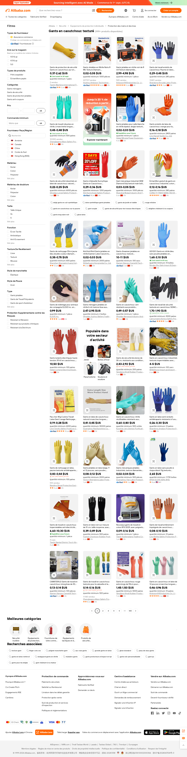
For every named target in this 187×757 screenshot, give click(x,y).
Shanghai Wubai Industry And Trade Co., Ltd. (130, 193)
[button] (93, 10)
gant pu (151, 657)
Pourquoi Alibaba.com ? (15, 682)
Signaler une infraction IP (125, 703)
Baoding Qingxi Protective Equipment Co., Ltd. (64, 485)
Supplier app (74, 732)
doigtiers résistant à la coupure (161, 209)
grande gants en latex (103, 651)
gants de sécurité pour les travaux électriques (123, 209)
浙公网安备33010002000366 (138, 753)
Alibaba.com (135, 732)
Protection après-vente (52, 697)
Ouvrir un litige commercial (125, 692)
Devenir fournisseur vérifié (162, 697)
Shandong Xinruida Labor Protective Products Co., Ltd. (163, 83)
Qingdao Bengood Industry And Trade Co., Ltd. (130, 316)
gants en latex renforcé (21, 657)
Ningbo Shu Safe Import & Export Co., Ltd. (163, 265)
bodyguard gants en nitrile (48, 657)
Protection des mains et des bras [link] (122, 26)
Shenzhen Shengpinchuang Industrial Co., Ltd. (64, 263)
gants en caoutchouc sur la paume (66, 209)
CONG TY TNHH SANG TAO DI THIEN (163, 193)
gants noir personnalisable (130, 657)
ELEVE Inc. (54, 316)
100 (130, 611)
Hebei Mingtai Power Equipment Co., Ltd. (130, 138)
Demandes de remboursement (127, 697)
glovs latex (81, 215)
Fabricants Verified (86, 685)
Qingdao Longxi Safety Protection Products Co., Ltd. (64, 193)
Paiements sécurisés (51, 682)
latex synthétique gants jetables (97, 203)
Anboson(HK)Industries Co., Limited (130, 83)
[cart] (135, 11)
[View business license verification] (118, 753)
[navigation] (26, 318)
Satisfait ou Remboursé (52, 687)
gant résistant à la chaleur (46, 663)
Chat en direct (120, 687)
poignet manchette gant (58, 651)
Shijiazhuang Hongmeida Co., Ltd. (97, 263)
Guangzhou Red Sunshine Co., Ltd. (97, 428)
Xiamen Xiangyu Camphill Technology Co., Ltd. (130, 263)
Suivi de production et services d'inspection (55, 704)
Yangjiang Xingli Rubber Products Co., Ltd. (130, 372)
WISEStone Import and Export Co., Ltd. (163, 370)
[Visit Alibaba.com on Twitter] (163, 713)
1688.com (65, 744)
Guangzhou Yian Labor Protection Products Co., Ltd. (130, 480)
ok (41, 111)
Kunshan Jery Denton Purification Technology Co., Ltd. (130, 428)
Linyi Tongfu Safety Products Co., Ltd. (64, 428)
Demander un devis (86, 690)
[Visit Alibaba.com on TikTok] (179, 713)
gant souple (92, 209)
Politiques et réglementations (54, 710)
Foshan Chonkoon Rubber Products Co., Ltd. (97, 536)
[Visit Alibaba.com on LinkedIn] (157, 713)
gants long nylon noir (61, 215)
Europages (133, 744)
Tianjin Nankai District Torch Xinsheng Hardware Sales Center (64, 542)
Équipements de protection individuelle (87, 26)
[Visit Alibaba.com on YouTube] (174, 713)
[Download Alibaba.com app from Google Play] (172, 732)
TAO (115, 744)
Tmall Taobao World (80, 744)
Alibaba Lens (18, 732)
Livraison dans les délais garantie (56, 692)
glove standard (125, 651)
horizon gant (16, 651)
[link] (183, 730)
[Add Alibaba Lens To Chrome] (44, 732)
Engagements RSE (13, 692)
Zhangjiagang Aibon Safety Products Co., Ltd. (64, 142)
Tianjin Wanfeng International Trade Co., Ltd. (64, 85)
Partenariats (156, 703)
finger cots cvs (35, 651)
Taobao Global (105, 744)
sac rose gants (81, 651)
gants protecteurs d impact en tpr (98, 657)
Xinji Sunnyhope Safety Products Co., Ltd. (97, 193)
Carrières (9, 697)
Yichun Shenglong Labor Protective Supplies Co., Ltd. (97, 480)
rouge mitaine (150, 203)
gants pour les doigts (20, 663)
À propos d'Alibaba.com (16, 676)
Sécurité (62, 26)
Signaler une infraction (124, 708)
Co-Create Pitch (12, 687)
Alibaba (52, 26)
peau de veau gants (146, 651)
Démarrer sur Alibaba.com (162, 687)
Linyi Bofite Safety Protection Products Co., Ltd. (163, 536)
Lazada (94, 744)
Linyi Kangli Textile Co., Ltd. (160, 136)
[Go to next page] (135, 610)
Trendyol (122, 744)
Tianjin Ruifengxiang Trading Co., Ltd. (130, 536)
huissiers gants (71, 657)
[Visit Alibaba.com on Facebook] (152, 713)
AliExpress (54, 744)
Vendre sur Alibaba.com (161, 682)
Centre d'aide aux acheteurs (126, 682)
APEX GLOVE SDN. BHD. (159, 480)
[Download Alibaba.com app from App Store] (152, 732)
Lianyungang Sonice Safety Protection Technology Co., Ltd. (163, 319)
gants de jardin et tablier (127, 203)
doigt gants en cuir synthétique (65, 203)
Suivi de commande (159, 692)
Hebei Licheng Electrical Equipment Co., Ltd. (64, 370)
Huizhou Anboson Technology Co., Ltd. (97, 83)
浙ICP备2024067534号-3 (163, 753)
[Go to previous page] (91, 610)
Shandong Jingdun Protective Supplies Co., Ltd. (163, 428)
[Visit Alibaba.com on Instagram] (168, 713)
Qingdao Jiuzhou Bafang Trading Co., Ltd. (97, 316)
